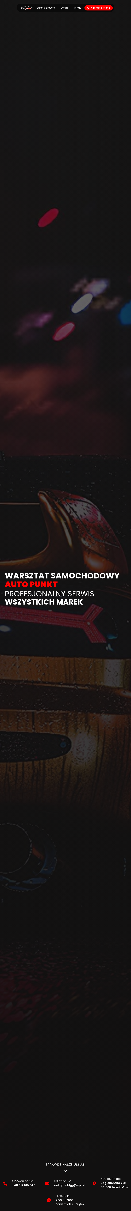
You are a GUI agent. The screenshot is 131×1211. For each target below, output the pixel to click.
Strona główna (46, 7)
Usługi (64, 7)
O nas (77, 7)
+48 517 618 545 (100, 7)
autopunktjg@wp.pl (69, 1185)
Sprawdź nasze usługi (65, 1164)
